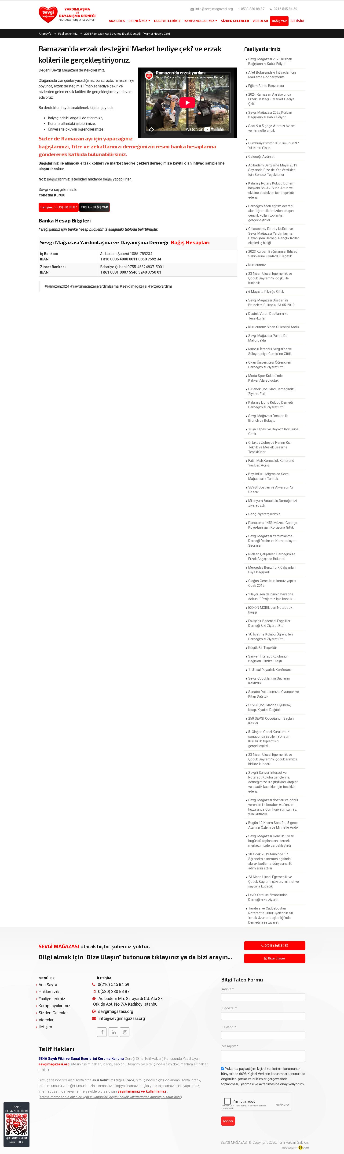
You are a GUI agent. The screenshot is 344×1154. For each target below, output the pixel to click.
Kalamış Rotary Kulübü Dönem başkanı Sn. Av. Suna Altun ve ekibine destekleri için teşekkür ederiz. (271, 190)
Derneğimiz (137, 21)
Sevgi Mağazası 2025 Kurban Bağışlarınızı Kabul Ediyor (270, 115)
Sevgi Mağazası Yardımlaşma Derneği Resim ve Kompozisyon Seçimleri (272, 541)
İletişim (297, 21)
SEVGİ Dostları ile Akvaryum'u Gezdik (270, 489)
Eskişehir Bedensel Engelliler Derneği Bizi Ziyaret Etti (269, 623)
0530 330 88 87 (252, 9)
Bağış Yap (279, 21)
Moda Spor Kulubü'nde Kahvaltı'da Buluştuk (265, 378)
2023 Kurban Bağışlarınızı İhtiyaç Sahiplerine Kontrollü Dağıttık (272, 254)
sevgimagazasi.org (115, 1011)
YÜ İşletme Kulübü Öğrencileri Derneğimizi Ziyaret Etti (270, 636)
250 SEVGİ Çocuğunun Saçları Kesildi (271, 721)
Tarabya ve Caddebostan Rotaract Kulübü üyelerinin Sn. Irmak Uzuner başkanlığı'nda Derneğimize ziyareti (271, 915)
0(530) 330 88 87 (113, 991)
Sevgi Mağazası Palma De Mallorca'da (267, 338)
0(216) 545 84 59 (276, 945)
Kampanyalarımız (199, 21)
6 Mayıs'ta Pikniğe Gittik (266, 292)
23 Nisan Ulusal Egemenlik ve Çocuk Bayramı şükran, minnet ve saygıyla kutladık (273, 881)
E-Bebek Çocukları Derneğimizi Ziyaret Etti (271, 391)
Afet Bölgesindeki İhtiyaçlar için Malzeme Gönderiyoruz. (272, 75)
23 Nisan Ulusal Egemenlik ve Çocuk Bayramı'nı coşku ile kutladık (270, 278)
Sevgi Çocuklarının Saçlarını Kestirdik (269, 681)
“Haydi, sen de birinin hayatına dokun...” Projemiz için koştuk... (271, 596)
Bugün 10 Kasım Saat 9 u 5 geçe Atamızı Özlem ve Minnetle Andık (273, 825)
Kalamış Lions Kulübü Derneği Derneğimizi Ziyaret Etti (270, 405)
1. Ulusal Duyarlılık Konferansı (270, 670)
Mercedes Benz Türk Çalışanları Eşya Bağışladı (272, 570)
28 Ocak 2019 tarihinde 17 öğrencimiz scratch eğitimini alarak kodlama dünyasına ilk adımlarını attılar (270, 861)
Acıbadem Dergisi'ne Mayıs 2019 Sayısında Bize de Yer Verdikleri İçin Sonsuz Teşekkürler (272, 170)
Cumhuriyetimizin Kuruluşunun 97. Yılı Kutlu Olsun (274, 145)
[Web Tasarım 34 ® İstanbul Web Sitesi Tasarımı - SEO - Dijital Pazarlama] (295, 1148)
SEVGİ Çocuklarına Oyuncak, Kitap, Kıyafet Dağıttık (269, 707)
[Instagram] (124, 1032)
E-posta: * (229, 1008)
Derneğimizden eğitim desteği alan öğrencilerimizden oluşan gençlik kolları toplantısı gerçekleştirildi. (271, 213)
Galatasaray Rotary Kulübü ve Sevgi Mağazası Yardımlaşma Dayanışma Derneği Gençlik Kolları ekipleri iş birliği (274, 236)
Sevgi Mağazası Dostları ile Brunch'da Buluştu (268, 418)
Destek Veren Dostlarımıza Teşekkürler (268, 316)
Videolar (260, 21)
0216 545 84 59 (285, 9)
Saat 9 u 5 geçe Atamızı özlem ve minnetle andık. (271, 128)
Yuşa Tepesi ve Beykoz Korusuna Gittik (273, 431)
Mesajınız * (230, 1046)
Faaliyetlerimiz (167, 21)
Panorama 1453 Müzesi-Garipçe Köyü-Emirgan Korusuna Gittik (272, 525)
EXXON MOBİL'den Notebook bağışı (270, 610)
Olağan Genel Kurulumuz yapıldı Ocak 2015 (272, 583)
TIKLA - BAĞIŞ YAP (94, 207)
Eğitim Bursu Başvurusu (266, 86)
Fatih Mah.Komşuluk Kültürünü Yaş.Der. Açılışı (271, 463)
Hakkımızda (49, 991)
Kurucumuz (257, 265)
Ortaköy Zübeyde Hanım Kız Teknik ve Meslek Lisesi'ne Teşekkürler (269, 447)
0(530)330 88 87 (58, 207)
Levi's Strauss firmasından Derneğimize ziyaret (268, 897)
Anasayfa (117, 21)
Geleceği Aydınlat (261, 157)
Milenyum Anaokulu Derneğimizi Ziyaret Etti (272, 503)
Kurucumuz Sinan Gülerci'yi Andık (273, 327)
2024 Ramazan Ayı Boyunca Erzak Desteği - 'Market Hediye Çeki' (271, 99)
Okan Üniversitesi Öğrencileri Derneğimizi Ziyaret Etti (269, 365)
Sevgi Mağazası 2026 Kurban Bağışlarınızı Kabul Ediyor (270, 61)
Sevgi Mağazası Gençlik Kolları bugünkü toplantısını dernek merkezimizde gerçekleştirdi (271, 841)
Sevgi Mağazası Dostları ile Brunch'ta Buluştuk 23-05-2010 (271, 302)
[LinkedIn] (113, 1032)
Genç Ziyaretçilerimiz (264, 514)
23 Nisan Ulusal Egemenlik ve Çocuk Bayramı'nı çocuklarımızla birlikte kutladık (272, 759)
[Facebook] (101, 1032)
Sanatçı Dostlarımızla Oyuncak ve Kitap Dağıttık (273, 694)
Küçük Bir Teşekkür (262, 648)
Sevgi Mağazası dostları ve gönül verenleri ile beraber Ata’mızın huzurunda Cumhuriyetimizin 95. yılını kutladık (273, 807)
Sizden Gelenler (235, 21)
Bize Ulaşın (276, 958)
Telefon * (229, 1027)
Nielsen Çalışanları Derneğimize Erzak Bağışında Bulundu (271, 556)
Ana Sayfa (48, 984)
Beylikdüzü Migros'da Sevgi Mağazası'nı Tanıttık (268, 476)
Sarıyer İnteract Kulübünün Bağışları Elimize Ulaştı (268, 658)
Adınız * (228, 989)
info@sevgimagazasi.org (213, 9)
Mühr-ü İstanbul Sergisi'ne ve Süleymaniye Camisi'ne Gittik (270, 351)
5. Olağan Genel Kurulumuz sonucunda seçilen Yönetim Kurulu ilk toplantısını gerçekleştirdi (269, 739)
